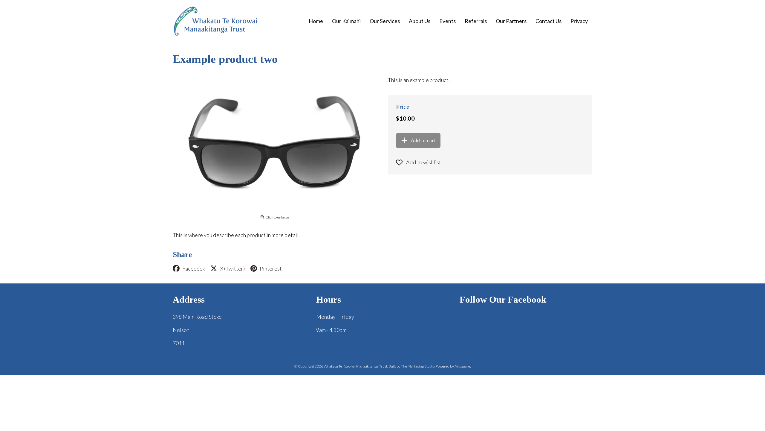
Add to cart (423, 140)
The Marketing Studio (417, 366)
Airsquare (462, 366)
